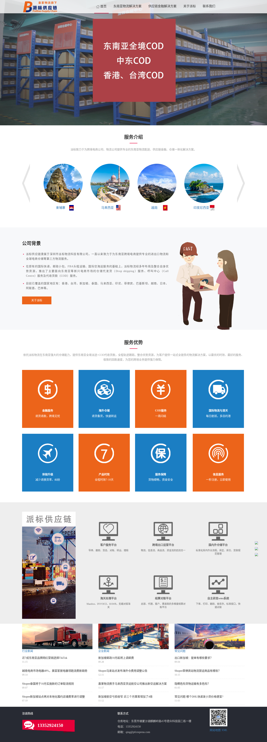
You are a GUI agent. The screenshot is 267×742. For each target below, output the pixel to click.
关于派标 (189, 6)
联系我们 (209, 6)
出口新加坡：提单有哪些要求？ (194, 657)
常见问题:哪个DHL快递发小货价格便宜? (199, 696)
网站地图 (215, 730)
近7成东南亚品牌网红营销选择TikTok (44, 657)
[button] (20, 62)
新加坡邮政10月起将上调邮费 (116, 657)
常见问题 (180, 651)
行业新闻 (27, 651)
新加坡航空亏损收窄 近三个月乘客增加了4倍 (125, 696)
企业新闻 (103, 651)
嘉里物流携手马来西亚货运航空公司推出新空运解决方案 (132, 683)
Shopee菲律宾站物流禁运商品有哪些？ (198, 670)
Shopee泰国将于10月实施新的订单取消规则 (48, 683)
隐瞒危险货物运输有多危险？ (192, 683)
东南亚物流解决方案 (127, 6)
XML (224, 730)
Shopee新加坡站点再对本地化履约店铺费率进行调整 (53, 696)
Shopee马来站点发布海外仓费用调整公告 (122, 670)
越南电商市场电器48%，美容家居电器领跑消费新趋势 (54, 670)
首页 (103, 6)
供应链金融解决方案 (162, 6)
